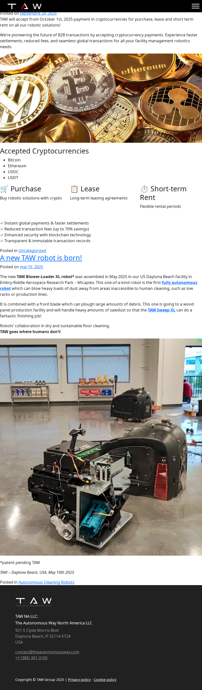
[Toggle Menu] (196, 6)
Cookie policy (105, 679)
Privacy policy (79, 679)
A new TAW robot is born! (41, 257)
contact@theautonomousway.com (47, 652)
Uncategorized (32, 250)
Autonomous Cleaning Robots (46, 582)
